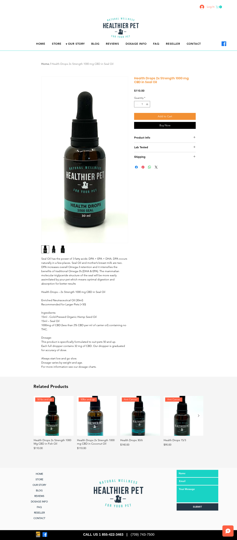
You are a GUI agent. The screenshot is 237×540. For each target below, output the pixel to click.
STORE (39, 479)
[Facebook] (224, 43)
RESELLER (39, 512)
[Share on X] (156, 167)
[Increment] (147, 104)
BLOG (39, 490)
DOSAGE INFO (39, 501)
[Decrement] (137, 104)
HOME (39, 473)
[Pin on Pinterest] (143, 167)
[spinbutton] (142, 104)
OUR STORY (39, 484)
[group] (118, 425)
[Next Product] (199, 416)
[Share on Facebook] (136, 167)
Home (45, 63)
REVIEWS (39, 496)
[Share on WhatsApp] (149, 167)
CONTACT (39, 518)
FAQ (39, 507)
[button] (219, 7)
